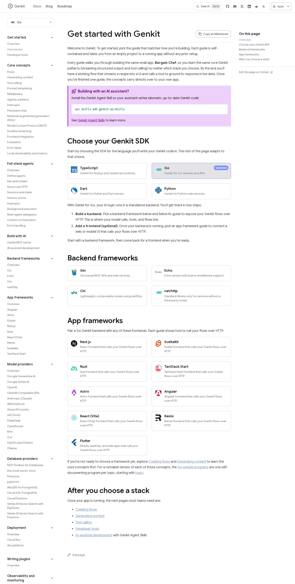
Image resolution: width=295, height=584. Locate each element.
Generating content (191, 462)
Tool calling (83, 522)
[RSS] (263, 6)
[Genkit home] (16, 6)
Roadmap (64, 6)
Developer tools (87, 529)
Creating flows (159, 462)
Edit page (78, 555)
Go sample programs (193, 467)
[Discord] (235, 6)
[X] (242, 6)
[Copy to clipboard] (223, 109)
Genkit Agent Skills (91, 120)
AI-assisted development (93, 535)
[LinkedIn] (249, 6)
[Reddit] (256, 6)
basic (139, 473)
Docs (37, 6)
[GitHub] (227, 6)
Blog (49, 6)
